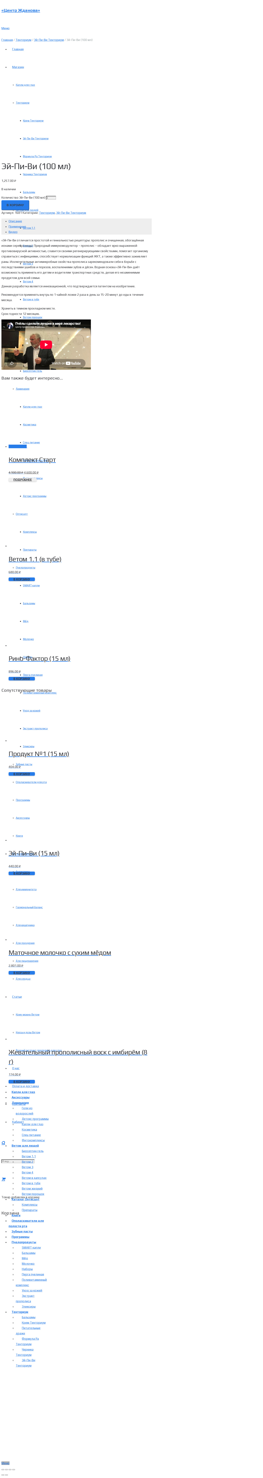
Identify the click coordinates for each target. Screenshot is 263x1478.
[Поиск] (3, 1142)
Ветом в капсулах (34, 1178)
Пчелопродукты (24, 1242)
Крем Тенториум (34, 1322)
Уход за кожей (32, 1290)
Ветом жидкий (32, 1188)
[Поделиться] (6, 1469)
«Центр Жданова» (20, 10)
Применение (17, 226)
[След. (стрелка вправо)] (6, 1474)
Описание (15, 221)
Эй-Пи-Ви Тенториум (49, 40)
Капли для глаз (23, 1092)
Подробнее (22, 479)
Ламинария (20, 1103)
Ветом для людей (25, 1145)
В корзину (15, 205)
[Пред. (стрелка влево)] (2, 1474)
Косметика (29, 1129)
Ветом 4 (27, 1172)
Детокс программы (35, 1119)
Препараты (29, 1210)
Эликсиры (29, 1306)
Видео (13, 232)
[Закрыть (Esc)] (2, 1469)
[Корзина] (3, 1179)
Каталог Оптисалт (26, 1199)
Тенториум (23, 40)
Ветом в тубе (31, 1183)
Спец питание (31, 1135)
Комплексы (29, 1204)
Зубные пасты (22, 1231)
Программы (20, 1237)
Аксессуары (21, 1097)
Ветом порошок (33, 1194)
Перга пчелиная (33, 1274)
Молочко (28, 1263)
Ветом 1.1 (29, 1156)
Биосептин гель (32, 1151)
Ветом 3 (27, 1167)
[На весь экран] (10, 1469)
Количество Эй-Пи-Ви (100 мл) (23, 197)
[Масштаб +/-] (13, 1469)
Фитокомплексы (33, 1140)
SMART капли (31, 1247)
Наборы (27, 1269)
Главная (7, 40)
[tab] (80, 221)
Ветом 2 (27, 1162)
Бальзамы (28, 1253)
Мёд (25, 1258)
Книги (16, 1215)
